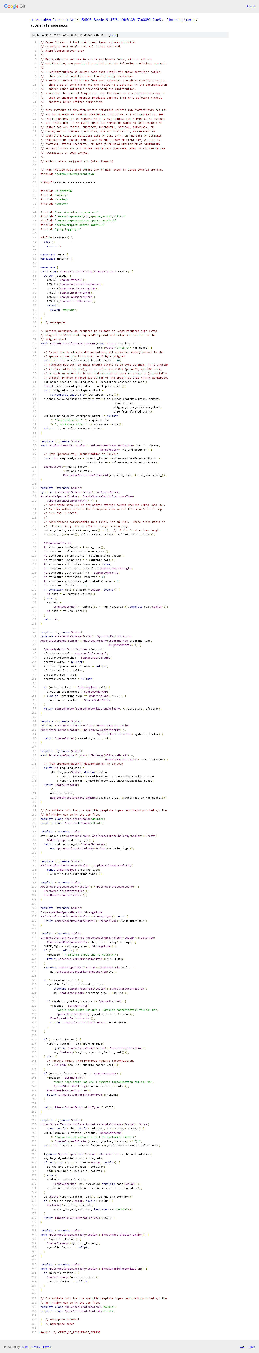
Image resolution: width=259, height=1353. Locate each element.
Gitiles (24, 1347)
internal (176, 19)
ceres (190, 19)
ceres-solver (40, 19)
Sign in (250, 6)
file (113, 35)
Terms (46, 1347)
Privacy (35, 1347)
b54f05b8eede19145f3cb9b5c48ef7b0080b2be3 (120, 19)
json (251, 1346)
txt (242, 1346)
